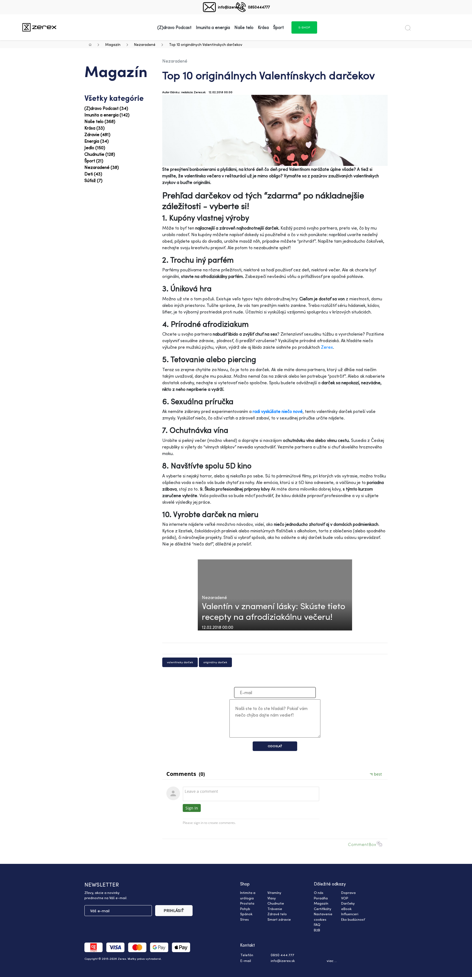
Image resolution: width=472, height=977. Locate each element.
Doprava (348, 892)
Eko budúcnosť (353, 919)
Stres (244, 919)
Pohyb (245, 908)
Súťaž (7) (93, 180)
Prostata (247, 903)
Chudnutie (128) (99, 154)
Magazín (112, 44)
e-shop (304, 27)
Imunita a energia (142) (106, 115)
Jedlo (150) (94, 147)
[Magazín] (39, 27)
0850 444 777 (282, 955)
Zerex (327, 347)
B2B (317, 930)
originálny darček (215, 662)
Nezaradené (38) (101, 167)
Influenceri (349, 914)
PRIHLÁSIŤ (174, 910)
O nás (318, 892)
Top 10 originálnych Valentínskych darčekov (205, 44)
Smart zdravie (279, 919)
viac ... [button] (332, 960)
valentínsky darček (180, 662)
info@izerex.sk (230, 7)
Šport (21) (93, 160)
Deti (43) (93, 174)
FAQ (317, 924)
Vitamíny (274, 892)
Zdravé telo (277, 914)
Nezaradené (144, 44)
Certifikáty (322, 908)
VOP (344, 898)
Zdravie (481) (97, 134)
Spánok (246, 914)
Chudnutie (275, 903)
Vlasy (271, 898)
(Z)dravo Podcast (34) (106, 108)
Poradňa (321, 898)
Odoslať (275, 746)
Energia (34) (96, 141)
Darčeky (348, 903)
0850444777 (259, 7)
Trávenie (274, 908)
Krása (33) (94, 128)
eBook (346, 908)
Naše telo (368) (99, 121)
